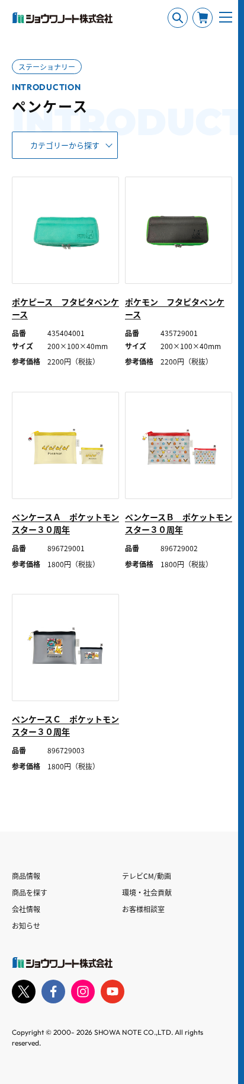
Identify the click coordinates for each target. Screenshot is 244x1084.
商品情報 (26, 876)
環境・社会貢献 (147, 892)
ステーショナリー (46, 67)
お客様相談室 (143, 909)
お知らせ (26, 925)
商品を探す (29, 892)
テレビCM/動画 (146, 876)
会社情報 (26, 909)
